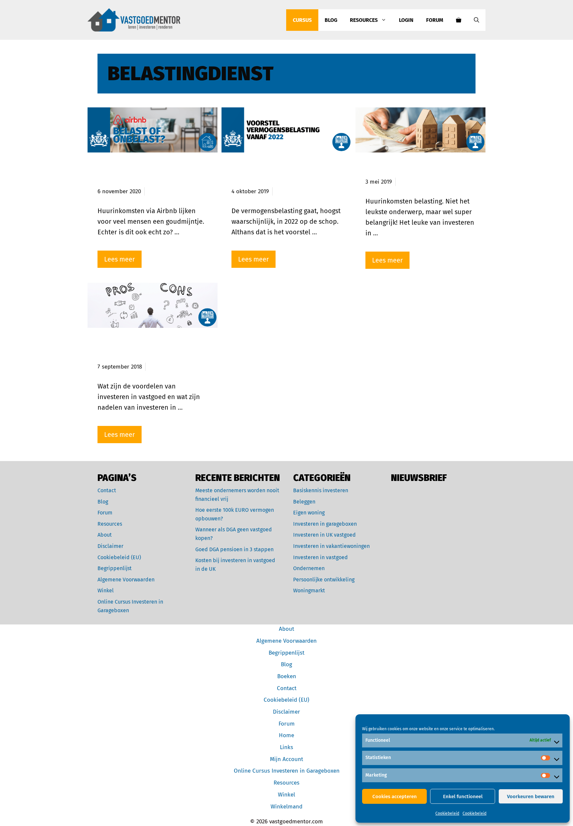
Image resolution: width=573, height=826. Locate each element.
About (104, 535)
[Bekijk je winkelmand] (459, 20)
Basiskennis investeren (320, 490)
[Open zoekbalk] (476, 20)
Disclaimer (110, 546)
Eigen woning (309, 512)
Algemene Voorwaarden (126, 579)
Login (406, 20)
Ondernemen (309, 568)
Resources (364, 20)
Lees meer (119, 259)
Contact (106, 490)
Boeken (286, 676)
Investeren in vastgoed (320, 557)
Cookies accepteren (394, 796)
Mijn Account (286, 759)
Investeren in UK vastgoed (324, 535)
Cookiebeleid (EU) (119, 557)
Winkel (105, 590)
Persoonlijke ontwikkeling (323, 579)
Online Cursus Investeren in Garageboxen (287, 770)
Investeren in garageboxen (325, 524)
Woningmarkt (309, 590)
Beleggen (304, 502)
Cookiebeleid (447, 813)
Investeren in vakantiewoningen (331, 546)
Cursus (302, 20)
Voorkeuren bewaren (530, 796)
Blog (331, 20)
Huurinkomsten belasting (411, 170)
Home (286, 735)
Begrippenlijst (114, 568)
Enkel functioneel (462, 796)
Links (286, 747)
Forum (434, 20)
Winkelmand (286, 806)
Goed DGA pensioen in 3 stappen (234, 549)
